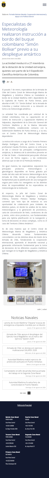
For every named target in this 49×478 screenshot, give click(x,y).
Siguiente (44, 276)
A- (12, 82)
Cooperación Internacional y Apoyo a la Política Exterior (31, 15)
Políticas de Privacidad (24, 405)
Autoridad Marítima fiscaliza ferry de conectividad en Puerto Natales (24, 383)
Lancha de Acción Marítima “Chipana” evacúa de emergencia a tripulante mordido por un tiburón (24, 324)
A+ (8, 82)
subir (39, 309)
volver (45, 309)
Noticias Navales (21, 14)
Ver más (23, 393)
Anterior (5, 276)
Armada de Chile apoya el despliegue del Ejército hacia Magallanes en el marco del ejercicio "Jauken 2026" (24, 336)
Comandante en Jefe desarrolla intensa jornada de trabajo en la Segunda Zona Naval (24, 372)
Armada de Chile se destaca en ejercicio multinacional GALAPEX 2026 (24, 349)
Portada (12, 14)
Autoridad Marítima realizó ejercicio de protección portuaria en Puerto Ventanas (24, 360)
